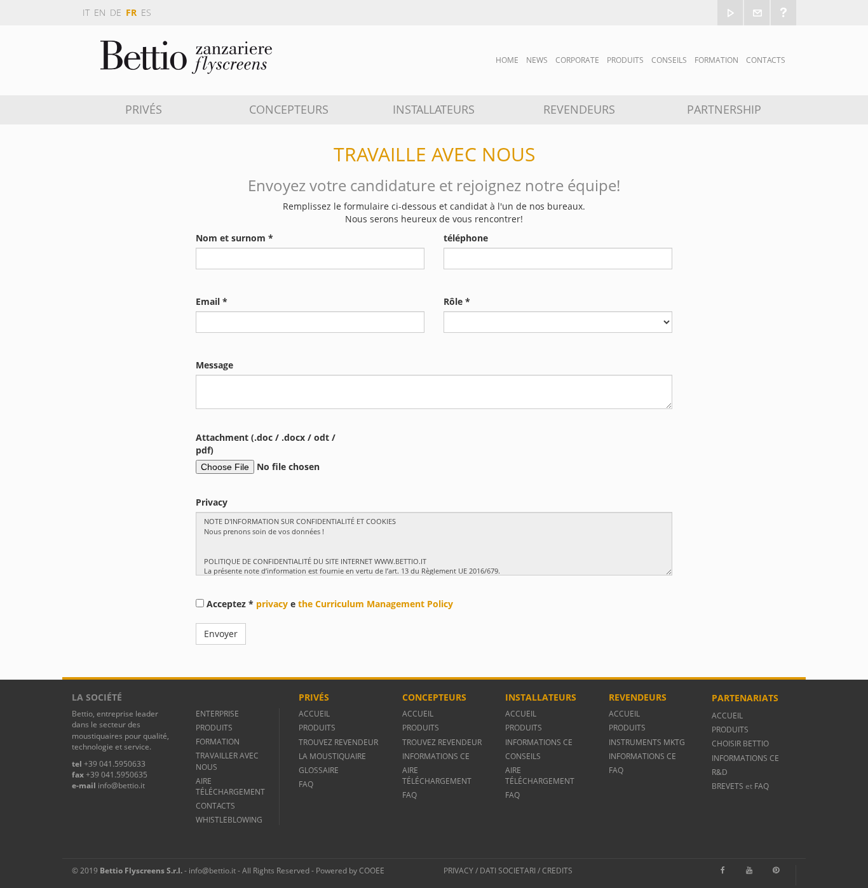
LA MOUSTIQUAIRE (332, 756)
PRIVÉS (143, 109)
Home (507, 60)
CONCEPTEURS (289, 109)
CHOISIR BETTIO (740, 743)
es (146, 12)
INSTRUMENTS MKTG (647, 742)
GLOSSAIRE (319, 770)
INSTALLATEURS (434, 109)
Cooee (371, 870)
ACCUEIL (314, 713)
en (99, 12)
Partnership (724, 109)
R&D (720, 772)
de (115, 12)
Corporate (577, 60)
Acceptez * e (328, 604)
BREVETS (728, 786)
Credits (557, 870)
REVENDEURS (579, 109)
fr (131, 12)
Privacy (458, 870)
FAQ (306, 784)
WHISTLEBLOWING (229, 819)
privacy (272, 604)
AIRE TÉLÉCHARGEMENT (230, 786)
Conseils (669, 60)
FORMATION (716, 60)
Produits (625, 60)
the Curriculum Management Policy (375, 604)
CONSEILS (523, 756)
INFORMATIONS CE (436, 756)
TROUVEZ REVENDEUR (338, 742)
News (537, 60)
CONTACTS (765, 60)
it (86, 12)
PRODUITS (214, 727)
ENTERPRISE (217, 713)
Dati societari (508, 870)
